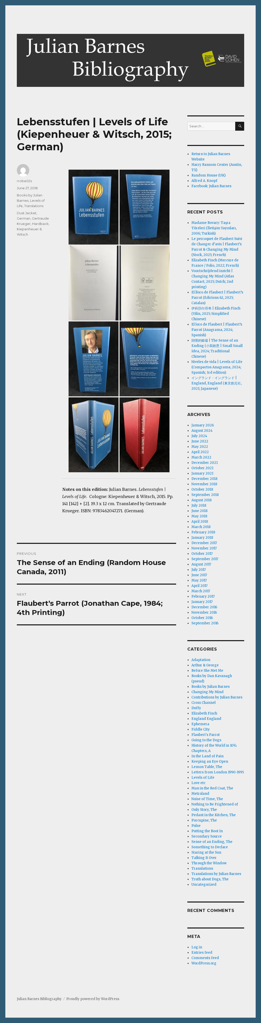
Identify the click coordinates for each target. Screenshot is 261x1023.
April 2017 (199, 586)
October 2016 (202, 618)
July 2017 (198, 570)
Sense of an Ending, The (211, 842)
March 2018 (201, 527)
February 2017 (203, 596)
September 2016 (204, 623)
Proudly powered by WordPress (92, 999)
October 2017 (202, 553)
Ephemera (200, 724)
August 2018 (201, 500)
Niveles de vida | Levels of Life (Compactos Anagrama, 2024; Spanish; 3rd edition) (216, 367)
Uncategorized (203, 884)
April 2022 (200, 452)
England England (206, 719)
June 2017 (199, 575)
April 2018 (199, 521)
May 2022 (199, 447)
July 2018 (198, 505)
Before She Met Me (207, 670)
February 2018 (203, 532)
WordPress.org (203, 963)
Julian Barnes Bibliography (39, 999)
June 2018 (199, 511)
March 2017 (200, 591)
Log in (196, 947)
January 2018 (202, 537)
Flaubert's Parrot (205, 735)
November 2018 (204, 484)
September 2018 (205, 495)
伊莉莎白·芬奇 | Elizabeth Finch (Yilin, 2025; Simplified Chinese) (215, 313)
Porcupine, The (204, 820)
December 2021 (204, 463)
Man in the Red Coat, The (212, 788)
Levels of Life (202, 777)
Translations (33, 206)
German (23, 218)
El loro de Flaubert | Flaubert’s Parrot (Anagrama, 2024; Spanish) (216, 329)
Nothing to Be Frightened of (214, 804)
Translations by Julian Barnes (216, 874)
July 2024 (199, 436)
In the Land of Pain (207, 756)
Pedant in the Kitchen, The (213, 815)
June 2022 (199, 441)
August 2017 (201, 564)
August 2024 (202, 430)
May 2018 (199, 516)
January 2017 (202, 602)
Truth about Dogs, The (210, 879)
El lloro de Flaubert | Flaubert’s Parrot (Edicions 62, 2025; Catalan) (217, 297)
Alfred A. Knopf (204, 181)
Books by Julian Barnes (210, 686)
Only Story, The (204, 809)
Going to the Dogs (206, 740)
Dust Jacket (26, 213)
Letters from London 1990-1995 (217, 772)
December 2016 (204, 607)
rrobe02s (24, 181)
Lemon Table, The (206, 767)
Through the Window (209, 863)
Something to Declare (209, 847)
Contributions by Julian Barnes (216, 697)
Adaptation (200, 660)
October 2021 (202, 468)
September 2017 (204, 559)
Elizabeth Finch (204, 713)
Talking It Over (204, 858)
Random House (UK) (208, 175)
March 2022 (201, 457)
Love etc (198, 783)
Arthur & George (205, 665)
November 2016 (204, 612)
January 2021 (202, 473)
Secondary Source (206, 836)
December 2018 (204, 479)
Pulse (196, 826)
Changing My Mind (207, 692)
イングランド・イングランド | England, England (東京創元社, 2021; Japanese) (216, 383)
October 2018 (202, 489)
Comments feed (205, 958)
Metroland (200, 793)
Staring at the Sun (206, 852)
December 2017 (204, 543)
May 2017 (199, 580)
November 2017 (204, 548)
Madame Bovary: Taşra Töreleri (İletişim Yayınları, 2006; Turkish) (214, 228)
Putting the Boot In (207, 831)
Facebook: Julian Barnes (211, 186)
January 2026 (202, 425)
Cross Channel (203, 703)
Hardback (40, 224)
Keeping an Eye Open (209, 761)
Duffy (196, 708)
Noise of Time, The (207, 799)
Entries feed (201, 952)
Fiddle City (200, 729)
